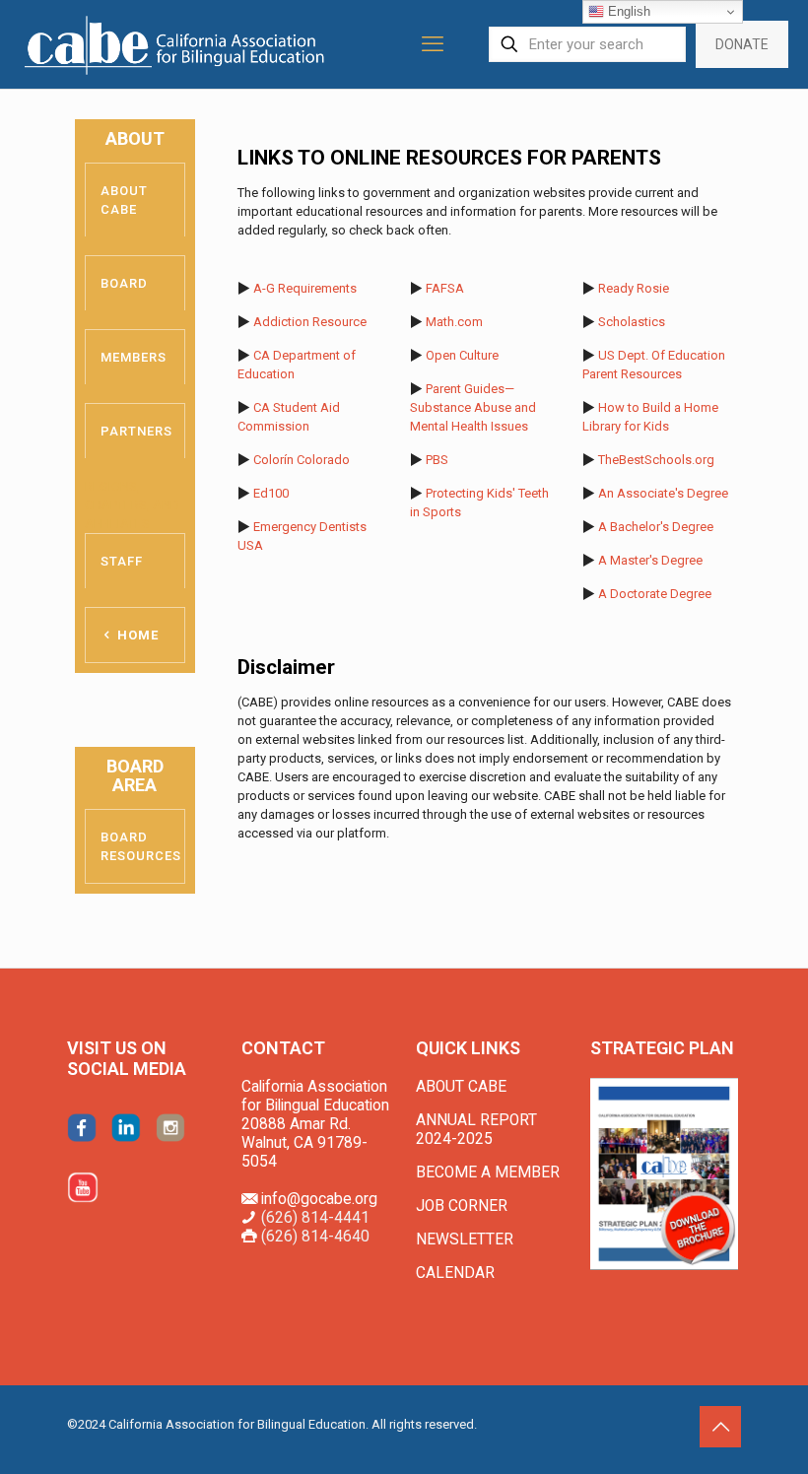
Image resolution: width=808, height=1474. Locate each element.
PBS (437, 459)
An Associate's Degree (663, 493)
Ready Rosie (633, 288)
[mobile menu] (432, 44)
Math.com (454, 321)
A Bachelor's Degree (655, 526)
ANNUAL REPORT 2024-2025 (476, 1129)
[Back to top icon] (720, 1426)
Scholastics (631, 321)
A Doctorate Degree (654, 593)
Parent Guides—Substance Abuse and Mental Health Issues (473, 407)
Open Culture (462, 355)
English (627, 11)
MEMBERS (134, 357)
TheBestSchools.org (656, 459)
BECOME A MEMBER (488, 1172)
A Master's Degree (650, 560)
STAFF (122, 561)
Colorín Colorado (301, 459)
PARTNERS (136, 431)
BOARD (124, 283)
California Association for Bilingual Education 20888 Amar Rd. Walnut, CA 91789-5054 (315, 1124)
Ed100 (271, 493)
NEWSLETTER (464, 1239)
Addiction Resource (310, 321)
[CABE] (177, 44)
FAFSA (445, 288)
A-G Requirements (305, 288)
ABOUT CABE (124, 200)
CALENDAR (455, 1273)
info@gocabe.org (319, 1199)
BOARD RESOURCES (141, 846)
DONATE (742, 44)
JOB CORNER (461, 1206)
